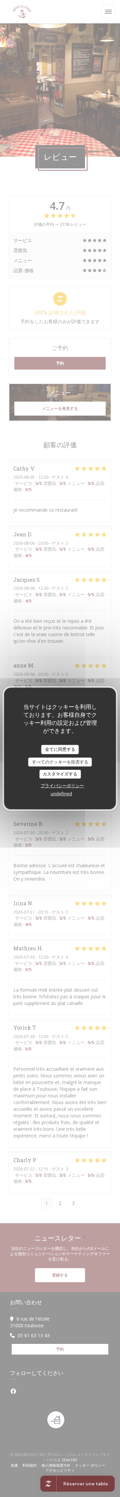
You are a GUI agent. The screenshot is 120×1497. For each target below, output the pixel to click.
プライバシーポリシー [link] (62, 786)
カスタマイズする (60, 774)
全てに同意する (60, 749)
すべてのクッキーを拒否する (60, 762)
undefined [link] (61, 794)
